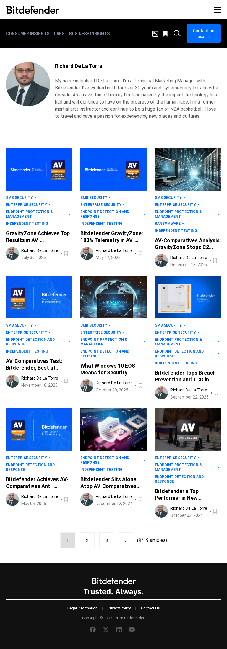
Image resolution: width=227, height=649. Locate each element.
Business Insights (89, 33)
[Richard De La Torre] (28, 84)
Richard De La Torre (39, 250)
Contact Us (150, 608)
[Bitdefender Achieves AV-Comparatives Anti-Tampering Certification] (39, 429)
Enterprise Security (26, 205)
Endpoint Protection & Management (29, 214)
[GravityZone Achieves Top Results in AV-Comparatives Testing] (39, 169)
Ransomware (168, 224)
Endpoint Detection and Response (104, 214)
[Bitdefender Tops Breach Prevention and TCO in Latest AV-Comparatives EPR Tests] (188, 297)
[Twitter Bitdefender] (105, 629)
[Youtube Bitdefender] (132, 629)
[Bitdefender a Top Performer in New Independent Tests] (188, 429)
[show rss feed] (155, 33)
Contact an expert (203, 33)
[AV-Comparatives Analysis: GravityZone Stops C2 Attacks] (188, 169)
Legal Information (82, 608)
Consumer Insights (27, 33)
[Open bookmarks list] (166, 34)
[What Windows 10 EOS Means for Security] (113, 297)
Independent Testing (27, 224)
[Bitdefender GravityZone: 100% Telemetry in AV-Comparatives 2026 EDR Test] (113, 169)
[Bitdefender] (32, 10)
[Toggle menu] (217, 10)
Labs (59, 33)
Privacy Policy (119, 608)
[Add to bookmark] (66, 253)
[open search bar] (177, 33)
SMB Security (19, 198)
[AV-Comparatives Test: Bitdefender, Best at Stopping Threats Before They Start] (39, 297)
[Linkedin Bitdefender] (119, 629)
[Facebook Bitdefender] (92, 629)
